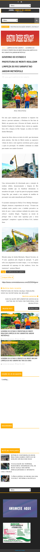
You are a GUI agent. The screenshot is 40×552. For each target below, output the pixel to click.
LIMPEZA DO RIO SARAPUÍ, (21, 77)
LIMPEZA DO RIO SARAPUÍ (15, 48)
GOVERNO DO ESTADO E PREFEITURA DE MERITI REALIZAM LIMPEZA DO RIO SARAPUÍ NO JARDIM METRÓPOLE (17, 333)
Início (3, 48)
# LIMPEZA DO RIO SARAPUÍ (15, 272)
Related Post (8, 309)
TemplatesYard (20, 550)
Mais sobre (34, 308)
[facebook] (18, 2)
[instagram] (21, 2)
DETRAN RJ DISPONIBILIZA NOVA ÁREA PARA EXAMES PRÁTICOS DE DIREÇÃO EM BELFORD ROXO (23, 457)
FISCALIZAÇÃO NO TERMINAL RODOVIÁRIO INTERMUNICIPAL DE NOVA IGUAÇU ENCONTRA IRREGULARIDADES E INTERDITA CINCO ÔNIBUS (18, 468)
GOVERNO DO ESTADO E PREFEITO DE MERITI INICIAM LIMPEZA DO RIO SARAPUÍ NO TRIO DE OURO (19, 359)
